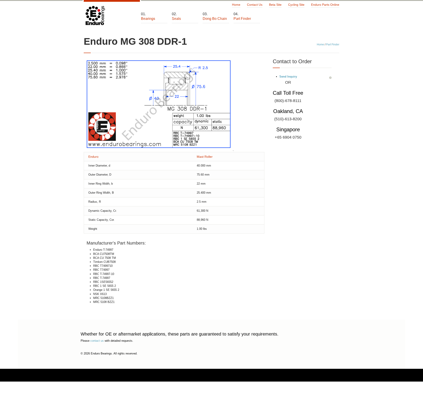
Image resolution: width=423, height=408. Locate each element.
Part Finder (332, 44)
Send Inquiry (288, 76)
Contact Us (254, 4)
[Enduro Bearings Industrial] (95, 16)
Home (236, 4)
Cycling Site (296, 4)
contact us (97, 340)
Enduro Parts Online (325, 4)
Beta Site (275, 4)
